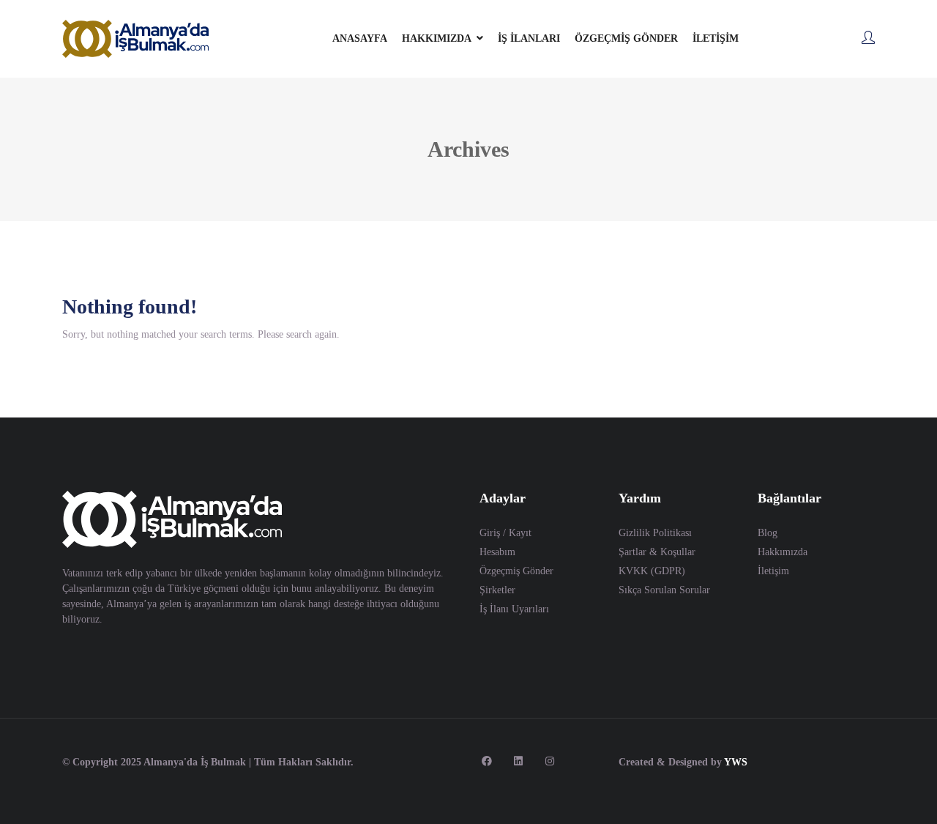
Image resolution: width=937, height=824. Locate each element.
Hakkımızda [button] (436, 38)
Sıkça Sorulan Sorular (664, 589)
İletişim (716, 38)
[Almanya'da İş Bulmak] (135, 39)
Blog (767, 532)
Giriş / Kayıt (505, 532)
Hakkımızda (782, 551)
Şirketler (497, 589)
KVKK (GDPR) (652, 570)
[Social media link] (486, 760)
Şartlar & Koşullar (657, 551)
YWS (735, 762)
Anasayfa (359, 38)
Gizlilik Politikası (655, 532)
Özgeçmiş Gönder (626, 38)
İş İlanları (529, 38)
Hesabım (497, 551)
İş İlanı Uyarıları (514, 609)
